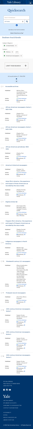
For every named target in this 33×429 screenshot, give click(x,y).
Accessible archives (11, 86)
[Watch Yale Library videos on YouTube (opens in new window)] (10, 390)
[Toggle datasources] (22, 33)
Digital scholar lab (11, 202)
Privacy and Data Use (9, 417)
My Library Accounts (9, 403)
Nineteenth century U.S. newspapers (18, 261)
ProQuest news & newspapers (16, 293)
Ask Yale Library (8, 400)
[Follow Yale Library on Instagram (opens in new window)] (7, 390)
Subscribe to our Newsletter (12, 405)
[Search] (27, 21)
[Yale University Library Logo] (16, 2)
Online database (22, 98)
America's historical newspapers (16, 165)
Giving (5, 415)
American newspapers (13, 55)
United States (10, 45)
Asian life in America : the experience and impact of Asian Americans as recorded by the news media (18, 183)
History (8, 52)
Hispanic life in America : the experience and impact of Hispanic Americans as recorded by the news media (19, 223)
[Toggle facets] (26, 66)
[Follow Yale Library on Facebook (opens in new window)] (4, 390)
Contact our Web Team (10, 408)
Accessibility (7, 412)
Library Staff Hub (8, 420)
